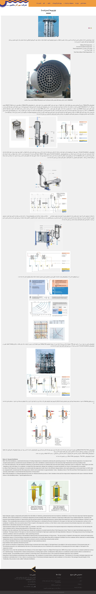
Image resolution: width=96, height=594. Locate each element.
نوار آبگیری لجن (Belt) (55, 585)
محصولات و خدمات (69, 3)
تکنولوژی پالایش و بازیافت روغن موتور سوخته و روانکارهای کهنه (51, 581)
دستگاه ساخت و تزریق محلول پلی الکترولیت (52, 588)
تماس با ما (39, 3)
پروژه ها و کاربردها (57, 3)
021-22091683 (31, 584)
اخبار (44, 3)
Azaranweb (61, 592)
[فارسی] (91, 28)
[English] (89, 28)
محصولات (80, 584)
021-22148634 (31, 582)
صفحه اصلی (83, 3)
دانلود (49, 3)
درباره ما (77, 3)
